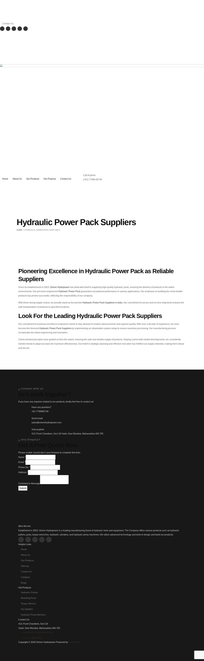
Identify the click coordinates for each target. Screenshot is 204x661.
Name (22, 457)
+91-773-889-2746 (32, 638)
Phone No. (24, 467)
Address (23, 472)
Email (21, 462)
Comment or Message (29, 483)
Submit (22, 488)
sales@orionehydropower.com (38, 632)
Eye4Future (74, 642)
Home (19, 230)
